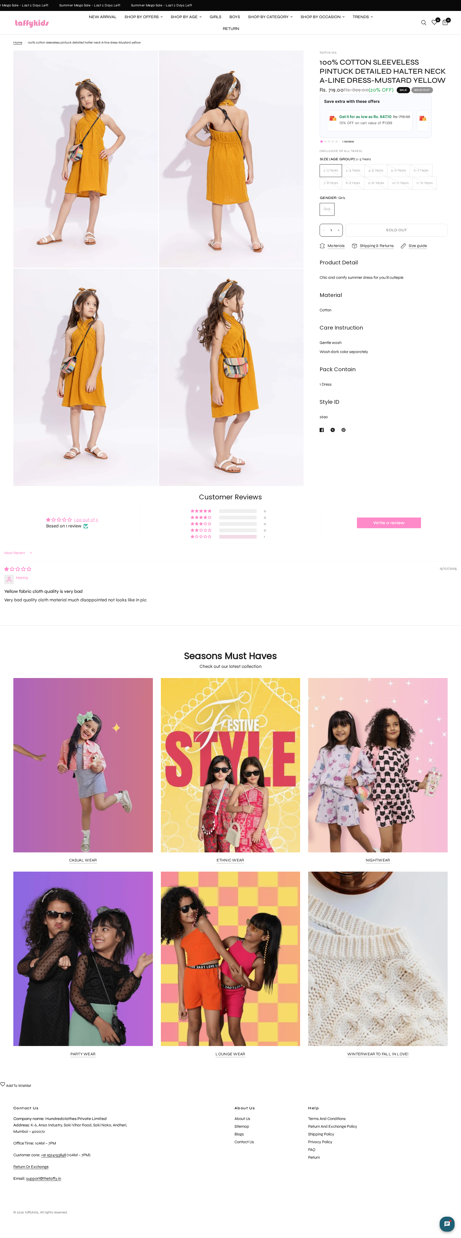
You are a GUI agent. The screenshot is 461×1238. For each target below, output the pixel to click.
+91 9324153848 (53, 1155)
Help (313, 1108)
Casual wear (83, 860)
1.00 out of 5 (86, 520)
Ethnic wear (230, 860)
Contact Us (244, 1141)
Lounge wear (230, 1054)
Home (17, 42)
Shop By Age (184, 16)
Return (231, 28)
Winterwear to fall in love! (378, 1054)
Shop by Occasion (321, 16)
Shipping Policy (321, 1134)
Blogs (239, 1134)
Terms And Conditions (327, 1118)
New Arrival (103, 16)
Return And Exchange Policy (332, 1126)
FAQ (311, 1149)
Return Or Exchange (31, 1166)
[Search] (424, 22)
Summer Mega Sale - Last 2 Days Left (75, 5)
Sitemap (242, 1126)
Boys (234, 16)
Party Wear (83, 1054)
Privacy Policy (320, 1141)
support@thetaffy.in (43, 1178)
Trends (361, 16)
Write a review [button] (389, 522)
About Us (245, 1108)
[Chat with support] (447, 1224)
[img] (17, 569)
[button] (201, 537)
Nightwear (378, 860)
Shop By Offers (142, 16)
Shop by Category (268, 16)
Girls (215, 16)
